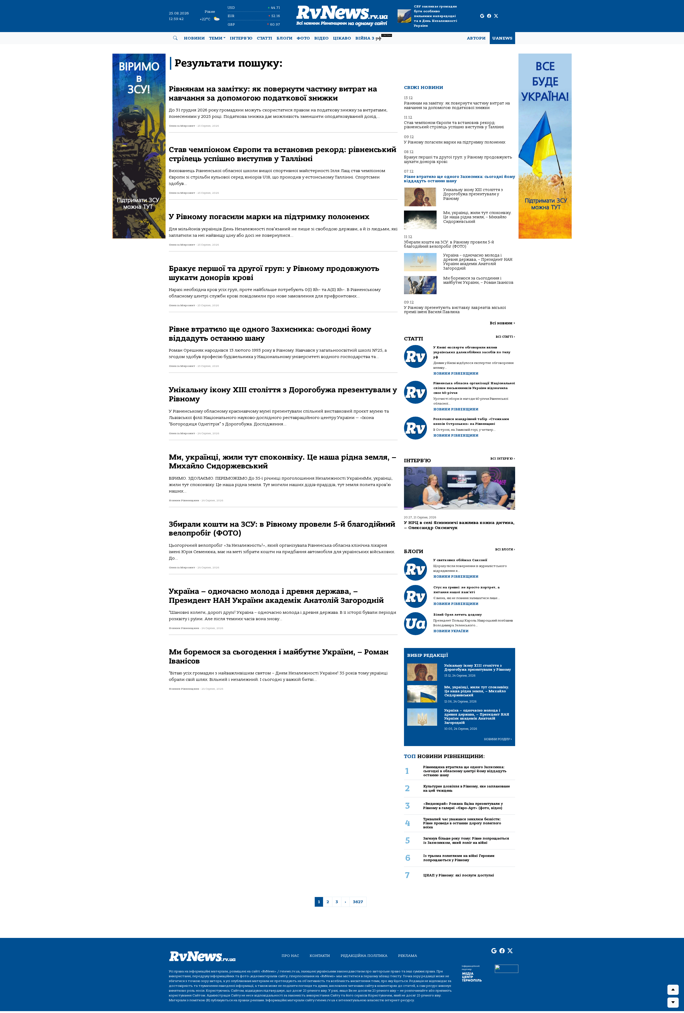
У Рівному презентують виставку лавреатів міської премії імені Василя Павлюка (455, 309)
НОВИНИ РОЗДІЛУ (498, 739)
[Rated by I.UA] (506, 968)
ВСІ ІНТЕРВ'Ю (502, 458)
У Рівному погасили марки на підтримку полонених (454, 142)
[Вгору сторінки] (673, 990)
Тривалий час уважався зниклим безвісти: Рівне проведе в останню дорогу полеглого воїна (462, 823)
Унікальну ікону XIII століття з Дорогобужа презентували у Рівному (473, 194)
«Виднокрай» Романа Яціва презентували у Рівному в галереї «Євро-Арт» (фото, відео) (463, 806)
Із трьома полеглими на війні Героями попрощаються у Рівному (459, 858)
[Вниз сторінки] (673, 1003)
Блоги (284, 38)
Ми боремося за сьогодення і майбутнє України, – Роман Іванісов (478, 280)
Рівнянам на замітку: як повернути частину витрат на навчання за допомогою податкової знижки (457, 105)
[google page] (482, 16)
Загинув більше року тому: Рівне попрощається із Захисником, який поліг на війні (466, 840)
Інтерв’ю (241, 38)
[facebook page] (489, 16)
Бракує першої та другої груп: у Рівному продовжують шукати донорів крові (458, 159)
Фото (303, 38)
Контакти (320, 955)
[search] (175, 38)
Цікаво (342, 38)
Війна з (373, 37)
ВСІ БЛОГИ (505, 549)
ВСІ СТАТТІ (505, 337)
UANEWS (502, 38)
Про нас (290, 955)
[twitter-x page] (496, 16)
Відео (321, 38)
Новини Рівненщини (455, 373)
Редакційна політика (364, 955)
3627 (358, 901)
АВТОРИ (476, 38)
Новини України (450, 631)
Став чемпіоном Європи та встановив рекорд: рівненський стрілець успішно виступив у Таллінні (454, 125)
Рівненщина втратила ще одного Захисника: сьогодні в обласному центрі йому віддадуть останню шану (464, 771)
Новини (194, 38)
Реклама (407, 955)
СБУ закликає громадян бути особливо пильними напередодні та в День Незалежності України (435, 16)
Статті (264, 38)
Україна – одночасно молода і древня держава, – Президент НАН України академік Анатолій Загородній (477, 262)
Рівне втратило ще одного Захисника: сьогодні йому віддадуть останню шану (459, 178)
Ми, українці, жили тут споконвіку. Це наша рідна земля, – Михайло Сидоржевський (477, 217)
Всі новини (502, 323)
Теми (215, 38)
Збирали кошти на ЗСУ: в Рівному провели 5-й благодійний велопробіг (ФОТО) (449, 244)
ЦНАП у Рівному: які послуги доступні (458, 875)
